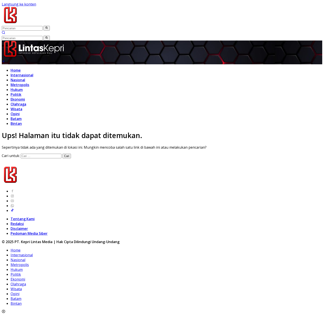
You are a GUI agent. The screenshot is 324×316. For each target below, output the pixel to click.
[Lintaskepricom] (40, 23)
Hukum (17, 89)
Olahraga (18, 104)
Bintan (16, 123)
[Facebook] (12, 191)
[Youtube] (12, 200)
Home (16, 70)
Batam (16, 118)
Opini (15, 113)
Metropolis (20, 84)
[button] (46, 28)
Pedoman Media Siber (29, 233)
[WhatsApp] (12, 205)
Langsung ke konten (19, 4)
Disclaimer (19, 228)
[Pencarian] (3, 33)
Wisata (16, 109)
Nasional (18, 80)
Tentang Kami (23, 218)
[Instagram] (12, 196)
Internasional (22, 75)
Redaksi (17, 223)
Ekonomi (18, 99)
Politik (16, 94)
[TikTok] (12, 210)
